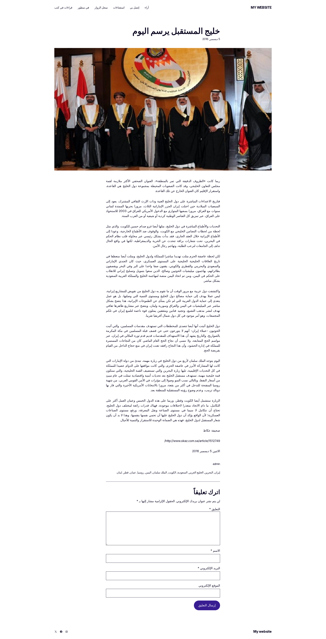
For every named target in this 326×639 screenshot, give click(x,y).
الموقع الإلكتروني (209, 585)
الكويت (172, 472)
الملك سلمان (160, 472)
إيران (217, 472)
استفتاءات (118, 7)
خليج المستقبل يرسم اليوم (176, 31)
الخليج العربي (196, 472)
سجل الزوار (101, 7)
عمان (133, 472)
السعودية (182, 472)
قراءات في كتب (63, 7)
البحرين (209, 472)
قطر (126, 472)
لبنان (119, 472)
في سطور (83, 7)
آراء (147, 7)
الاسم (215, 550)
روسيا (140, 472)
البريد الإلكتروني (209, 568)
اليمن (148, 472)
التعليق (214, 509)
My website (261, 7)
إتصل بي (134, 7)
